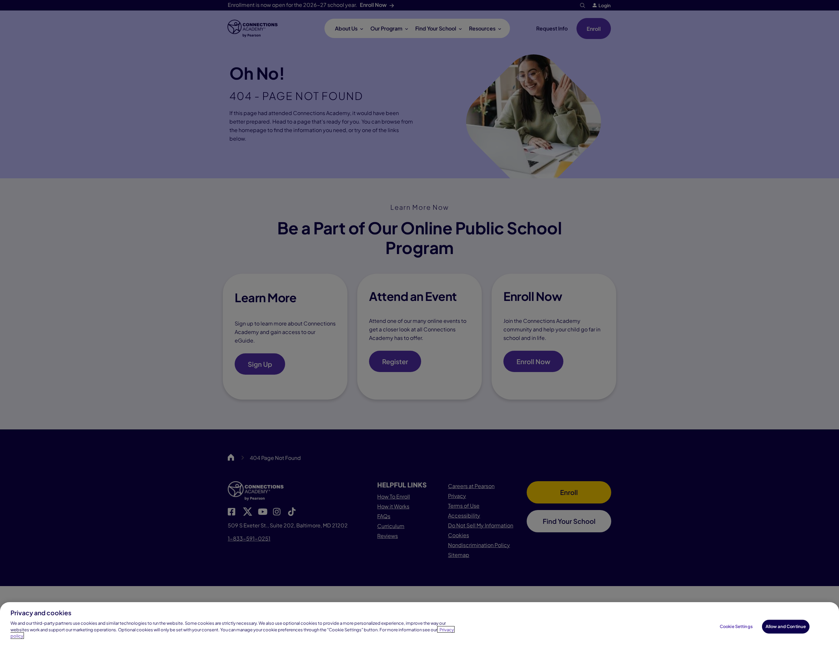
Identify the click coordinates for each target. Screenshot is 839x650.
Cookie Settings (736, 626)
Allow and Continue (786, 626)
